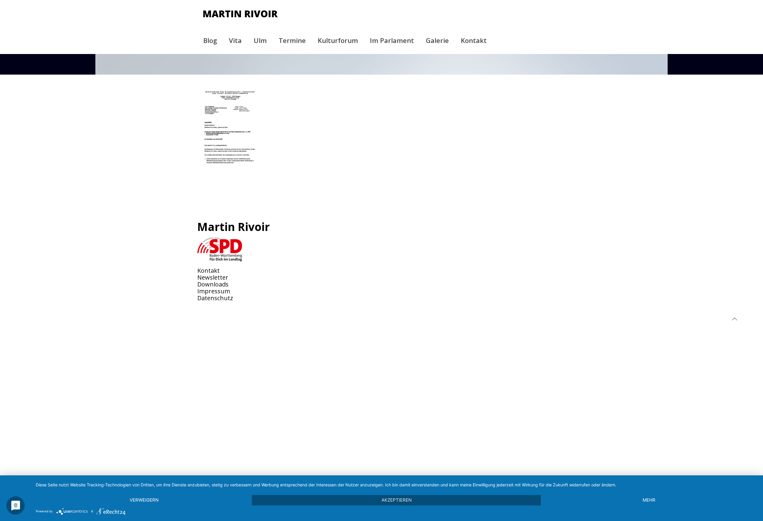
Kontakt (208, 270)
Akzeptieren (397, 500)
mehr (649, 500)
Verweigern (144, 500)
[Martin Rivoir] (240, 13)
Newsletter (212, 277)
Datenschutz (215, 298)
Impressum (213, 291)
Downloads (213, 284)
